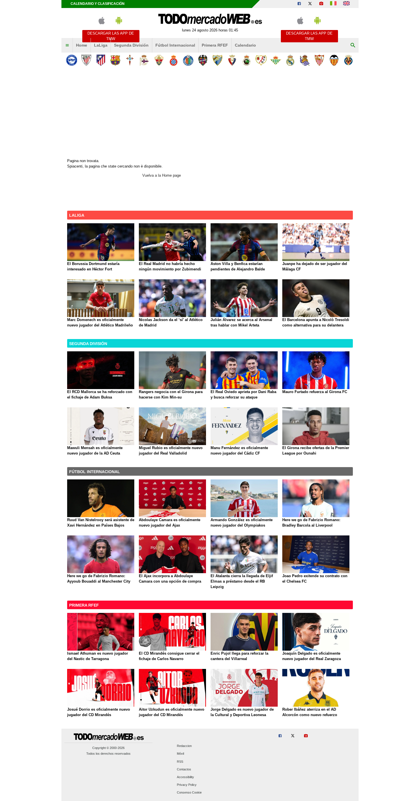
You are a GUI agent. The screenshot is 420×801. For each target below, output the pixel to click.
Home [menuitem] (81, 45)
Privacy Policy (187, 785)
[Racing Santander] (246, 60)
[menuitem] (67, 45)
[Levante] (203, 60)
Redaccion (184, 746)
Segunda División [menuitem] (131, 45)
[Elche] (159, 60)
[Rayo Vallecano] (261, 60)
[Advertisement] (210, 111)
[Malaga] (217, 60)
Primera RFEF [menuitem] (215, 45)
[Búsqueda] (353, 45)
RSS (180, 761)
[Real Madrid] (290, 60)
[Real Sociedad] (305, 60)
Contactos (184, 769)
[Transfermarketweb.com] (346, 4)
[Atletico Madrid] (101, 60)
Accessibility (185, 777)
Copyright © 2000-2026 (108, 748)
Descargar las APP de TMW (110, 36)
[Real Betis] (275, 60)
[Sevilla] (319, 60)
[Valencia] (334, 60)
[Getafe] (188, 60)
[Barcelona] (115, 60)
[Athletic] (86, 60)
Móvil (180, 754)
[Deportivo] (144, 60)
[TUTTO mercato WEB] (333, 4)
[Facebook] (299, 4)
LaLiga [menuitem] (100, 45)
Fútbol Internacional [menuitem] (175, 45)
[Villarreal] (348, 60)
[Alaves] (71, 60)
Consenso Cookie (189, 792)
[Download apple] (101, 23)
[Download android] (119, 23)
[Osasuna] (232, 60)
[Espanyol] (173, 60)
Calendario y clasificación (98, 3)
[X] (310, 4)
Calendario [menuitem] (245, 45)
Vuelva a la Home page (161, 175)
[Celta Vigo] (130, 60)
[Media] (321, 4)
